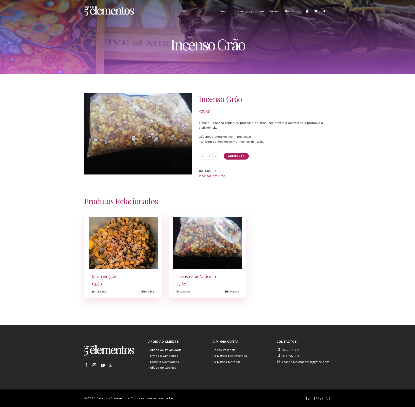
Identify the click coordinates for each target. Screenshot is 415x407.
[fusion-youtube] (103, 365)
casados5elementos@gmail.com (305, 361)
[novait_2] (318, 398)
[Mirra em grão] (123, 243)
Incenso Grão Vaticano (196, 276)
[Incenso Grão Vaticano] (207, 243)
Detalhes (149, 291)
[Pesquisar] (324, 11)
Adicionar (236, 156)
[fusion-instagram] (94, 365)
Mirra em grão (104, 276)
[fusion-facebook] (86, 365)
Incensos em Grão (212, 176)
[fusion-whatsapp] (110, 365)
